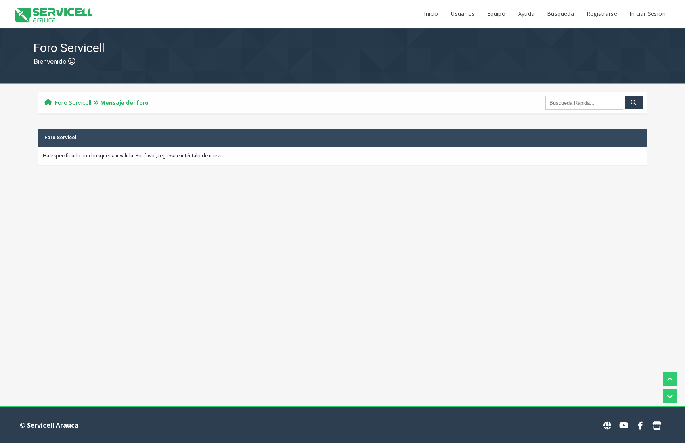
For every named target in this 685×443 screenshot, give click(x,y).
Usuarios (463, 13)
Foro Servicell (73, 102)
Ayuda (526, 13)
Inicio (431, 13)
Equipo (496, 13)
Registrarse (602, 13)
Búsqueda (560, 13)
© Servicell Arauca (49, 425)
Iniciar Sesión (648, 13)
